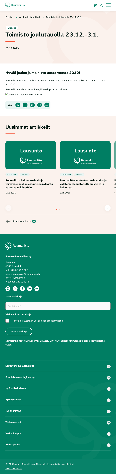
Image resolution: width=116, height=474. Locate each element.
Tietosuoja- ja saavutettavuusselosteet (55, 464)
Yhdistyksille (12, 444)
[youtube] (36, 288)
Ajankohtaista (13, 399)
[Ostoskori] (95, 5)
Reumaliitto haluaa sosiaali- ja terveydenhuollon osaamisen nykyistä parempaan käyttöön (29, 184)
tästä (8, 344)
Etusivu (9, 17)
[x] (15, 288)
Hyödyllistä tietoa (15, 388)
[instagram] (7, 288)
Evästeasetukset (13, 468)
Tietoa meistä (13, 422)
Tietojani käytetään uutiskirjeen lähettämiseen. (37, 320)
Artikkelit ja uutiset (29, 17)
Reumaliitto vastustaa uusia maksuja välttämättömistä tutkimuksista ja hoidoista (83, 184)
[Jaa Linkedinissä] (32, 105)
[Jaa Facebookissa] (25, 105)
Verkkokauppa (13, 433)
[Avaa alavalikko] (109, 366)
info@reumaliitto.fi (15, 277)
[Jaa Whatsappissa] (39, 105)
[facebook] (22, 288)
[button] (108, 208)
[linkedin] (29, 288)
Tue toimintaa (13, 410)
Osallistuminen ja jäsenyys (20, 377)
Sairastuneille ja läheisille (19, 365)
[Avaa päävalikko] (108, 5)
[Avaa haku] (101, 5)
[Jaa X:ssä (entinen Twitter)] (17, 105)
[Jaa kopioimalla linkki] (46, 105)
